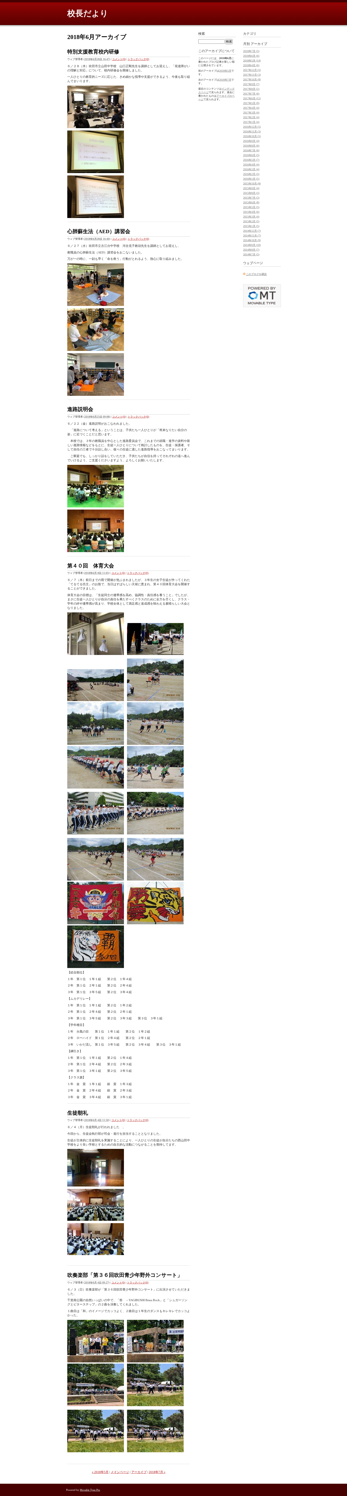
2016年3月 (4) (251, 169)
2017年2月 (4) (251, 117)
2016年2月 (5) (251, 174)
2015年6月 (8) (251, 202)
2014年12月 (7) (252, 230)
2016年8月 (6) (251, 145)
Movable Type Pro (90, 1489)
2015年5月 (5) (251, 207)
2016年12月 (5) (252, 126)
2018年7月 (225, 79)
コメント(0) (119, 59)
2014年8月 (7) (251, 249)
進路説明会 (80, 409)
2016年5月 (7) (251, 159)
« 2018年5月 (100, 1472)
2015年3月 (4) (251, 216)
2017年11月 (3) (252, 74)
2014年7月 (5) (251, 254)
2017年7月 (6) (251, 93)
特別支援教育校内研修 (93, 52)
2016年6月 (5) (251, 155)
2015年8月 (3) (251, 193)
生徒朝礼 (77, 1113)
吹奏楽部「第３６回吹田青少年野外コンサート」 (124, 1275)
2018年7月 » (157, 1472)
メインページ (120, 1472)
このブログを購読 (256, 274)
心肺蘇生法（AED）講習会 (98, 231)
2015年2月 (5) (251, 221)
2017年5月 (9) (251, 103)
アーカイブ (139, 1472)
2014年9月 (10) (252, 245)
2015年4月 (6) (251, 211)
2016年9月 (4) (251, 141)
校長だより (87, 13)
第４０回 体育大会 (90, 566)
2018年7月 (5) (251, 51)
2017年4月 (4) (251, 107)
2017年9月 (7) (251, 84)
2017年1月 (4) (251, 122)
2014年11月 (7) (252, 235)
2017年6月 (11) (252, 98)
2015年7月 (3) (251, 197)
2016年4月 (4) (251, 164)
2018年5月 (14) (252, 60)
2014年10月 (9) (252, 240)
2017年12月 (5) (252, 70)
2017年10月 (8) (252, 79)
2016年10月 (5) (252, 136)
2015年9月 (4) (251, 188)
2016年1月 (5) (251, 178)
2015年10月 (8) (252, 183)
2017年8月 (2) (251, 88)
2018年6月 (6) (251, 55)
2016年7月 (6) (251, 150)
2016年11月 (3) (252, 131)
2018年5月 (225, 70)
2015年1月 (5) (251, 226)
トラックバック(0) (138, 59)
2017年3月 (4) (251, 112)
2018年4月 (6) (251, 65)
